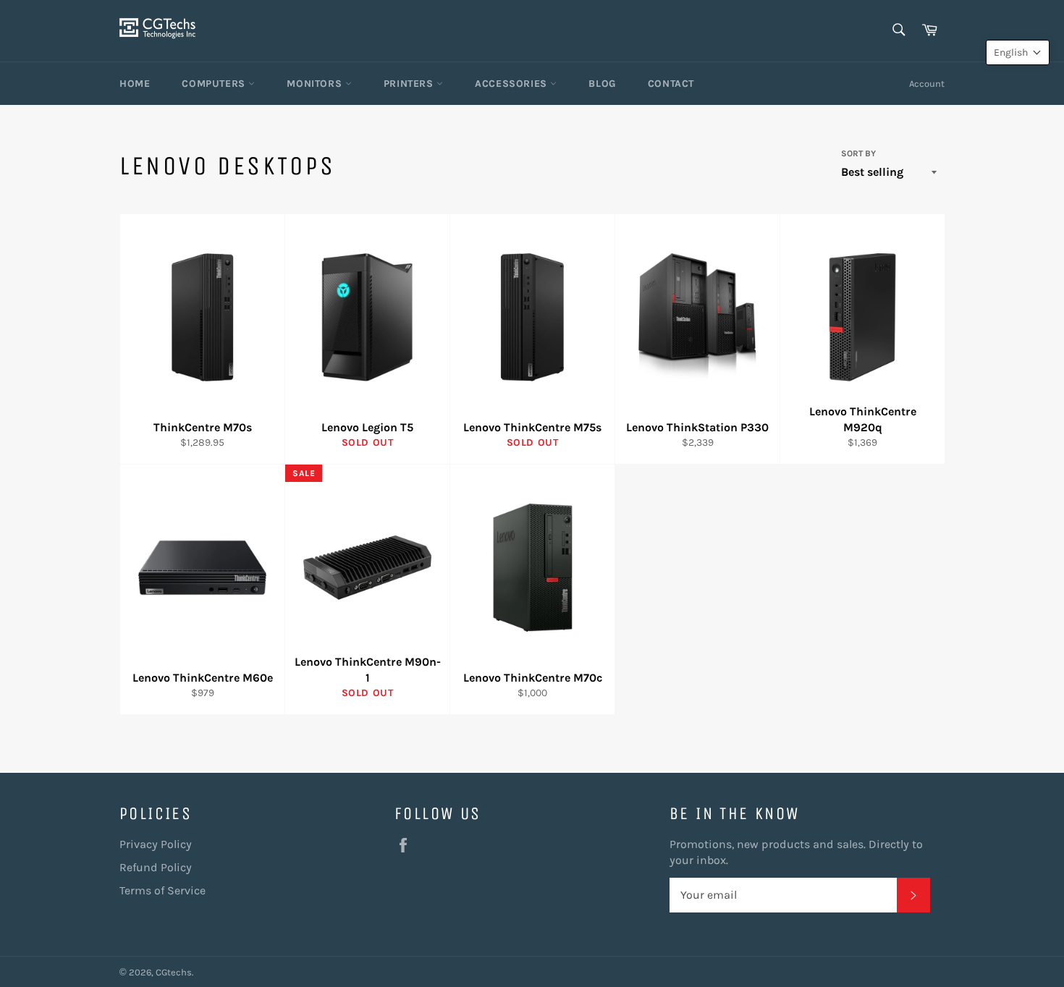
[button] (1018, 52)
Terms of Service (162, 890)
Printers (410, 83)
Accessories (512, 83)
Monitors (316, 83)
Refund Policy (155, 867)
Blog (601, 83)
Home (134, 83)
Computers (215, 83)
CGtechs (174, 972)
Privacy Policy (155, 844)
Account (927, 83)
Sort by (858, 153)
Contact (671, 83)
